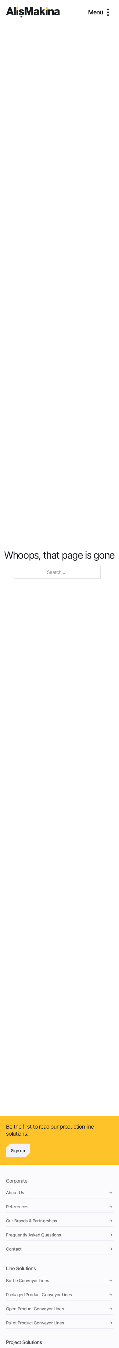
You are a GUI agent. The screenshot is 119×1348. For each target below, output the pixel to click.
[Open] (100, 12)
